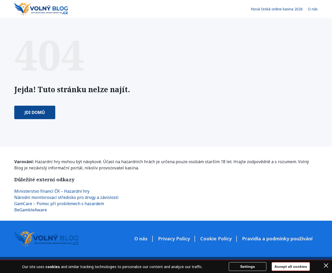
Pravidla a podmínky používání (277, 238)
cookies (52, 266)
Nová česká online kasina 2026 (277, 8)
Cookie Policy (216, 238)
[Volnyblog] (41, 9)
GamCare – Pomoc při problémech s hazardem (59, 203)
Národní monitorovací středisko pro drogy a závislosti (66, 197)
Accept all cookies (290, 266)
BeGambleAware (30, 210)
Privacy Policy (174, 238)
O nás (313, 8)
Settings (247, 266)
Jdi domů (35, 112)
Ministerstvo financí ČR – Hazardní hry (51, 191)
